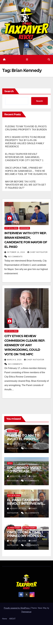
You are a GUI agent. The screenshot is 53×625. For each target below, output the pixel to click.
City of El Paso (11, 228)
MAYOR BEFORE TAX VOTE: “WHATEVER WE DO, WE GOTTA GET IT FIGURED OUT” (25, 184)
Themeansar (26, 612)
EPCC (10, 463)
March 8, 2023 (14, 360)
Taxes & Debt (13, 431)
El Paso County (14, 527)
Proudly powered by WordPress (17, 608)
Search (9, 91)
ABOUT (12, 619)
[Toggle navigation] (27, 59)
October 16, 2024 (16, 252)
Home (4, 619)
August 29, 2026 (18, 509)
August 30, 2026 (18, 444)
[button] (49, 59)
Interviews (24, 228)
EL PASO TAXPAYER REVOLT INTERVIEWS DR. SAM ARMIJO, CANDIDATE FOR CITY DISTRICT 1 (24, 157)
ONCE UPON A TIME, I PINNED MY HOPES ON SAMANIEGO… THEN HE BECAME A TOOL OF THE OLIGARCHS (26, 171)
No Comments (15, 257)
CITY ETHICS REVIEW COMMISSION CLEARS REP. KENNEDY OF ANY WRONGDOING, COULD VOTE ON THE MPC (24, 345)
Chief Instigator (39, 252)
